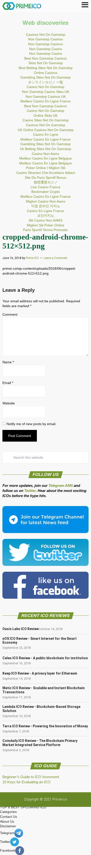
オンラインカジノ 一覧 (45, 82)
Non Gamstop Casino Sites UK (45, 92)
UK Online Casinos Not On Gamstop (46, 130)
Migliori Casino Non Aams (45, 201)
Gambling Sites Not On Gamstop (45, 77)
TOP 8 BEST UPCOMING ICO (23, 807)
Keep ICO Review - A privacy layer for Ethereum (39, 673)
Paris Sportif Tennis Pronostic (45, 230)
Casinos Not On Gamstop (45, 34)
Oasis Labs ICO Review (20, 629)
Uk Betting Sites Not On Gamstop (45, 149)
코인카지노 (45, 215)
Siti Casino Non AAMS (45, 220)
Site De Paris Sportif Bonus (45, 177)
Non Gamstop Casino (45, 49)
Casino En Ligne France (45, 211)
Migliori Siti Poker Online (45, 225)
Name (8, 362)
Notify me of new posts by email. (31, 424)
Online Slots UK (45, 115)
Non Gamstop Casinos (45, 39)
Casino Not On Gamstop (45, 87)
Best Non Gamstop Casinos (45, 58)
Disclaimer (8, 826)
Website (8, 403)
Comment (9, 314)
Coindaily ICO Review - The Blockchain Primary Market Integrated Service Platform (39, 743)
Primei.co (59, 799)
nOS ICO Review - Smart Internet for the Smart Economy (39, 641)
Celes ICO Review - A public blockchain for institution (45, 658)
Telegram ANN (61, 485)
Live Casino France (45, 187)
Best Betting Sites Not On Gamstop (46, 68)
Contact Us (8, 817)
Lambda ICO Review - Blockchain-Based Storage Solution (41, 709)
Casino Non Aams (45, 154)
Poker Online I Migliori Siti (45, 168)
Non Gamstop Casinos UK (45, 96)
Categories (8, 812)
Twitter (30, 491)
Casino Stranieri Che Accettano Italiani (45, 173)
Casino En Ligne (45, 134)
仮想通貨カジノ (46, 182)
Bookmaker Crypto (45, 192)
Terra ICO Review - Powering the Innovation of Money (45, 726)
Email (7, 383)
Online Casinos (45, 73)
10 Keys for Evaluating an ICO (26, 782)
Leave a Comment (55, 258)
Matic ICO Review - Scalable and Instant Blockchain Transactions (43, 690)
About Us (7, 821)
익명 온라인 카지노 (45, 206)
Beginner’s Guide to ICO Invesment (30, 777)
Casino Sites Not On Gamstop (46, 120)
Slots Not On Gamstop (45, 63)
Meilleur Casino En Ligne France (45, 101)
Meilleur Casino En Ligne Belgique (45, 158)
